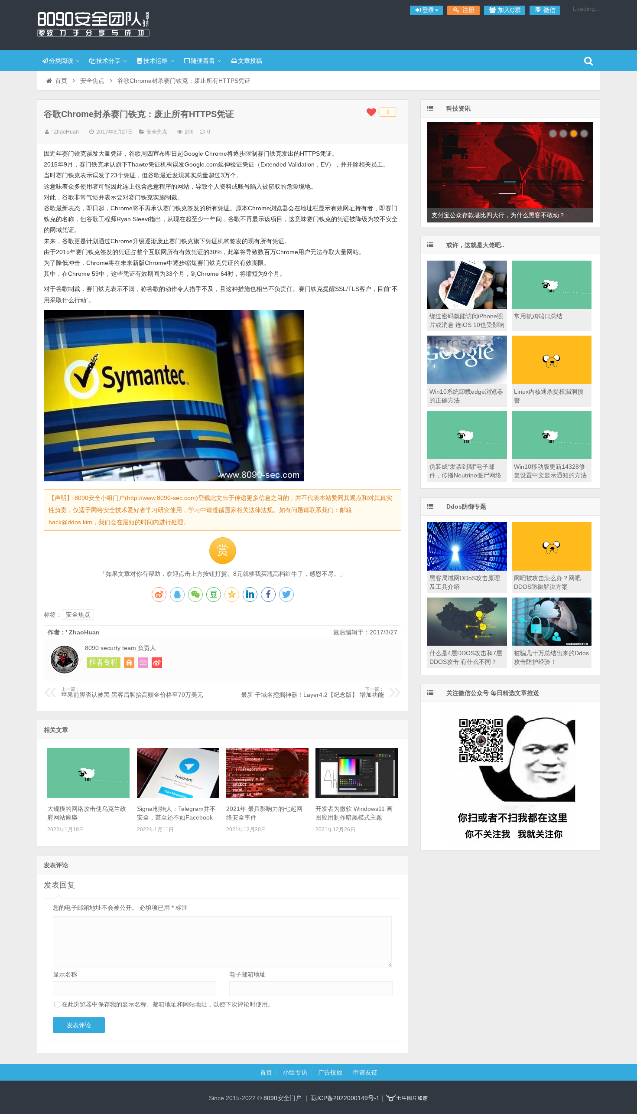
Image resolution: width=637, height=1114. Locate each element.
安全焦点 (92, 80)
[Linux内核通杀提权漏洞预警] (552, 382)
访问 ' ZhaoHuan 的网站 (129, 662)
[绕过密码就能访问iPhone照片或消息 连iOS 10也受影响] (467, 306)
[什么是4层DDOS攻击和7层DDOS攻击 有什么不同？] (467, 643)
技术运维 (155, 60)
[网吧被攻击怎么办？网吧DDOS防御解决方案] (552, 568)
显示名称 (65, 974)
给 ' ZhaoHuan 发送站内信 (143, 662)
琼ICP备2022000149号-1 (345, 1097)
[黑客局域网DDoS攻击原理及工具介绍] (467, 568)
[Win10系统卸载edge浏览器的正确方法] (467, 382)
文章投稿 (250, 60)
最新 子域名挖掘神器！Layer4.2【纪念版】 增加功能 (312, 692)
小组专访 (295, 1072)
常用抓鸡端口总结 (538, 316)
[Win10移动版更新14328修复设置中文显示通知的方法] (552, 457)
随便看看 (203, 60)
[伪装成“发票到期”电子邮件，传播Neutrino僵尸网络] (467, 457)
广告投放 (330, 1072)
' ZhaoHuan (65, 132)
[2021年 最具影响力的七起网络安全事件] (267, 795)
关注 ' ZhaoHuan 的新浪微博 (157, 662)
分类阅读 (61, 60)
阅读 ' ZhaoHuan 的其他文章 (103, 662)
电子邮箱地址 (247, 974)
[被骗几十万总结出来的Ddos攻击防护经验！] (552, 643)
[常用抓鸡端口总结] (552, 306)
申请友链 (365, 1072)
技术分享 (108, 60)
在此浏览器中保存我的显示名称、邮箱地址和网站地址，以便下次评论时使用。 (168, 1004)
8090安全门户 (93, 24)
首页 (61, 80)
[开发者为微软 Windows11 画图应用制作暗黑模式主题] (356, 795)
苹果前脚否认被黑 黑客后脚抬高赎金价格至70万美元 (132, 692)
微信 (549, 10)
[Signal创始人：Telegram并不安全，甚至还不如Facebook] (178, 795)
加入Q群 (508, 10)
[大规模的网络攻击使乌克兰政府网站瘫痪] (88, 795)
